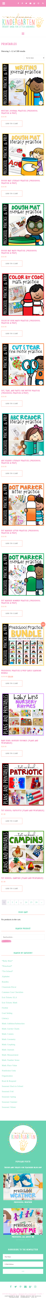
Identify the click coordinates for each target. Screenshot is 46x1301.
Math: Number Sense (10, 1060)
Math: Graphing (8, 1044)
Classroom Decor (9, 987)
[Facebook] (18, 3)
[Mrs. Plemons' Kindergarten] (23, 19)
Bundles (5, 982)
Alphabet (5, 976)
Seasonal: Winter (9, 1107)
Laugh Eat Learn (35, 1294)
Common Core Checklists (12, 992)
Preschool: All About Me (23, 1237)
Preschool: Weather (23, 1202)
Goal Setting (7, 1013)
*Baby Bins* (7, 961)
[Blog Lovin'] (34, 4)
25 (31, 902)
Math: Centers (8, 1034)
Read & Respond (9, 1081)
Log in (34, 1297)
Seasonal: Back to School (12, 1086)
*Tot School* (7, 971)
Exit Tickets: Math (9, 1003)
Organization (7, 1076)
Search (11, 942)
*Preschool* (7, 966)
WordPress (25, 1297)
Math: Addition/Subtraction (13, 1024)
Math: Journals (8, 1050)
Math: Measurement (10, 1055)
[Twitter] (26, 3)
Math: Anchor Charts (10, 1029)
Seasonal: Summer (9, 1102)
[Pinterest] (22, 3)
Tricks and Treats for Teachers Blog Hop (23, 1167)
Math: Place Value (9, 1065)
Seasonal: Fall (7, 1091)
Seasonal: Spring (9, 1097)
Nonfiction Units (9, 1071)
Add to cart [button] (12, 124)
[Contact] (30, 3)
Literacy (5, 1018)
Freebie (5, 1008)
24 (26, 902)
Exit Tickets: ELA (9, 997)
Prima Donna (26, 1296)
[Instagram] (38, 3)
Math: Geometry (8, 1039)
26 (36, 902)
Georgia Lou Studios (27, 1295)
